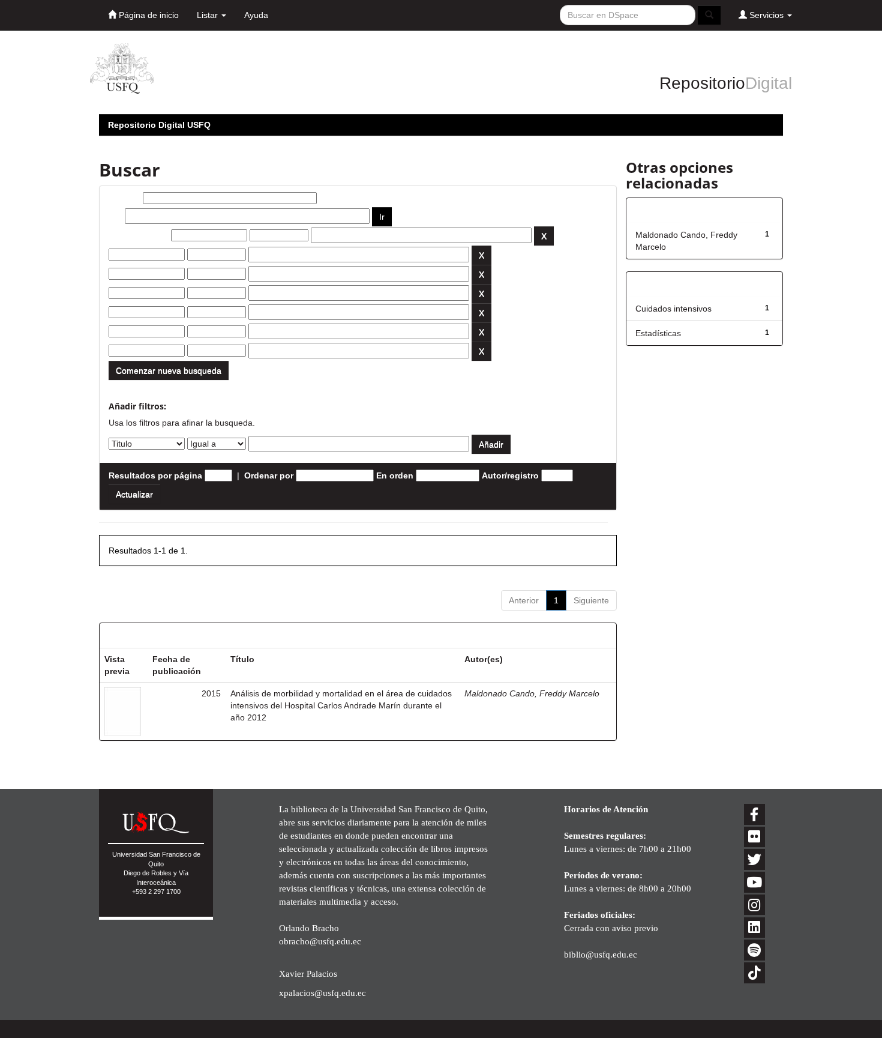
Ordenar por (268, 475)
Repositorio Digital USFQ (159, 125)
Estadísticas (658, 333)
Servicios (766, 15)
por (115, 216)
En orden (394, 475)
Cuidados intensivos (673, 308)
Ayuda (256, 15)
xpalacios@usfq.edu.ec (322, 993)
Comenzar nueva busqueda (168, 370)
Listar (208, 15)
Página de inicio (147, 15)
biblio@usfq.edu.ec (600, 954)
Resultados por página (155, 475)
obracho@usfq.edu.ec (320, 941)
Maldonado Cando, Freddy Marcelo (531, 693)
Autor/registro (510, 475)
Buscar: (124, 198)
